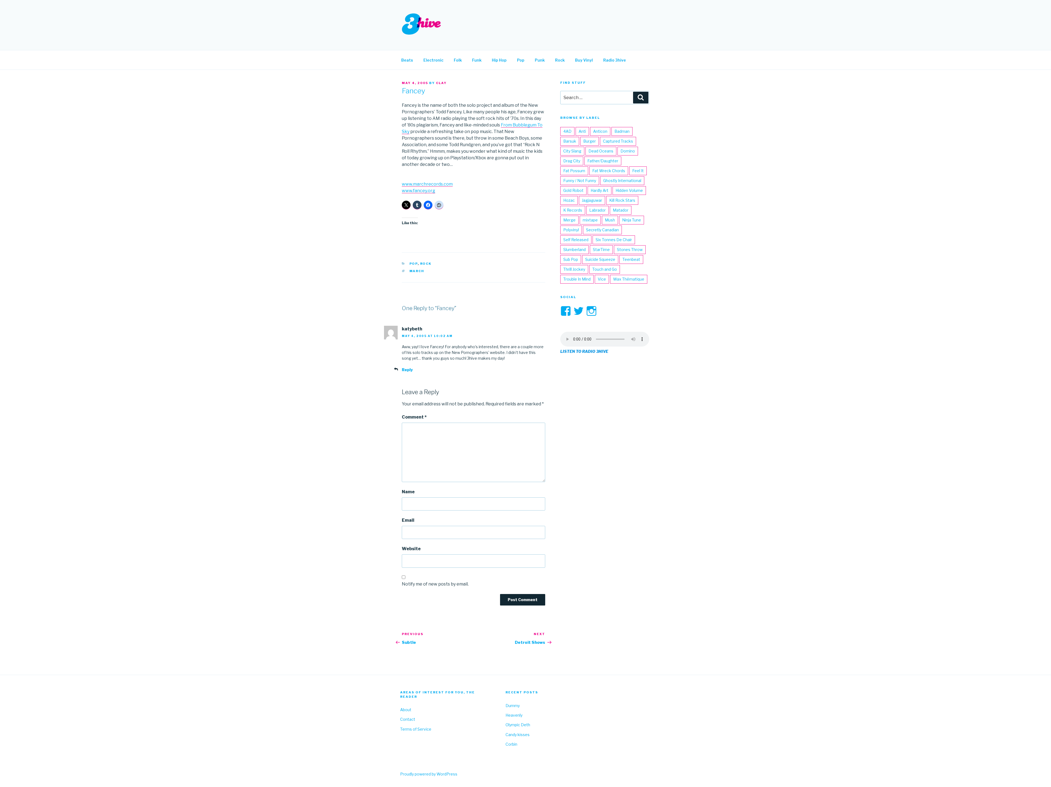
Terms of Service (415, 729)
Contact (407, 719)
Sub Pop (570, 259)
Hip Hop (499, 60)
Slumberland (574, 249)
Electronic (433, 60)
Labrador (597, 210)
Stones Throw (630, 249)
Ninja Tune (631, 220)
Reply (407, 369)
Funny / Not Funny (579, 180)
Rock (560, 60)
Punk (540, 60)
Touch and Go (604, 269)
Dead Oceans (600, 151)
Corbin (511, 744)
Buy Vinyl (584, 60)
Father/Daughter (602, 160)
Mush (610, 220)
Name (408, 491)
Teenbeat (631, 259)
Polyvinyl (571, 229)
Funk (476, 60)
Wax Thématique (628, 279)
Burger (589, 141)
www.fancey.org (418, 190)
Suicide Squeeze (600, 259)
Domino (627, 151)
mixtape (590, 220)
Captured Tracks (618, 141)
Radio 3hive (614, 60)
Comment (414, 417)
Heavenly (514, 715)
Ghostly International (622, 180)
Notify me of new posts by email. (435, 584)
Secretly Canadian (602, 229)
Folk (458, 60)
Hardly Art (599, 190)
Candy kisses (518, 734)
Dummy (513, 705)
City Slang (572, 151)
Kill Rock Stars (622, 200)
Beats (407, 60)
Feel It (638, 170)
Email (408, 520)
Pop (520, 60)
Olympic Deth (518, 724)
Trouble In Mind (577, 279)
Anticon (600, 131)
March (417, 271)
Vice (602, 279)
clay (441, 83)
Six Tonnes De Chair (614, 239)
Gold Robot (573, 190)
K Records (572, 210)
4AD (567, 131)
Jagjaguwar (592, 200)
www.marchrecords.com (427, 184)
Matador (620, 210)
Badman (622, 131)
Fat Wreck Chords (608, 170)
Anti (582, 131)
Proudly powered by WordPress (428, 774)
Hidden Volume (629, 190)
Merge (569, 220)
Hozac (569, 200)
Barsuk (569, 141)
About (405, 709)
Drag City (571, 160)
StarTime (601, 249)
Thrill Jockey (574, 269)
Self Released (575, 239)
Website (411, 548)
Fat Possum (574, 170)
